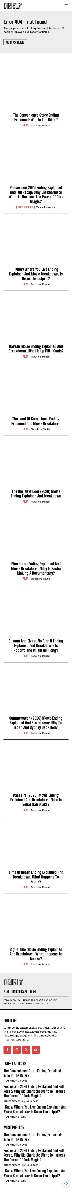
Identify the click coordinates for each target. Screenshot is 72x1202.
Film (25, 125)
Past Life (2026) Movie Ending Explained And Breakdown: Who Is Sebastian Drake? (36, 800)
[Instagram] (17, 1049)
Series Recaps (25, 207)
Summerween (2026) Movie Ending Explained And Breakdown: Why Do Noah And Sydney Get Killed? (36, 723)
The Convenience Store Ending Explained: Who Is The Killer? (36, 117)
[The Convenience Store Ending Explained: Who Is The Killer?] (36, 89)
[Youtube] (36, 1049)
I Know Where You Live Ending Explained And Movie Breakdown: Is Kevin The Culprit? (36, 274)
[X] (26, 1049)
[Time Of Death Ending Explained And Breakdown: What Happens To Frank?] (36, 846)
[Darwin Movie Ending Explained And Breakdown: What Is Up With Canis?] (36, 320)
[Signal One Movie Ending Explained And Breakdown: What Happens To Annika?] (36, 923)
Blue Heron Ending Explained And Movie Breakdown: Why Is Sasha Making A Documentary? (36, 568)
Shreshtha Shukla (40, 429)
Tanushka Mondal (40, 125)
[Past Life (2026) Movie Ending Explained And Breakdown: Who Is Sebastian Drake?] (36, 769)
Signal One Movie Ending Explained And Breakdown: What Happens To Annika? (36, 954)
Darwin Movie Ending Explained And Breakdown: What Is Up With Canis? (36, 348)
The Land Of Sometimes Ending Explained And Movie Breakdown (35, 421)
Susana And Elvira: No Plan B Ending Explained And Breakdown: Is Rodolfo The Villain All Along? (36, 646)
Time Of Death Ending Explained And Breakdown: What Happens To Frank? (36, 877)
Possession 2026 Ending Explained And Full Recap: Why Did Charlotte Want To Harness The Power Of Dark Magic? (36, 194)
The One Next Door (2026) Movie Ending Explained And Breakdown (36, 493)
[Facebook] (7, 1049)
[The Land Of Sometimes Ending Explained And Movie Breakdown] (36, 393)
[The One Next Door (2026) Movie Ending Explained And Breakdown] (36, 465)
